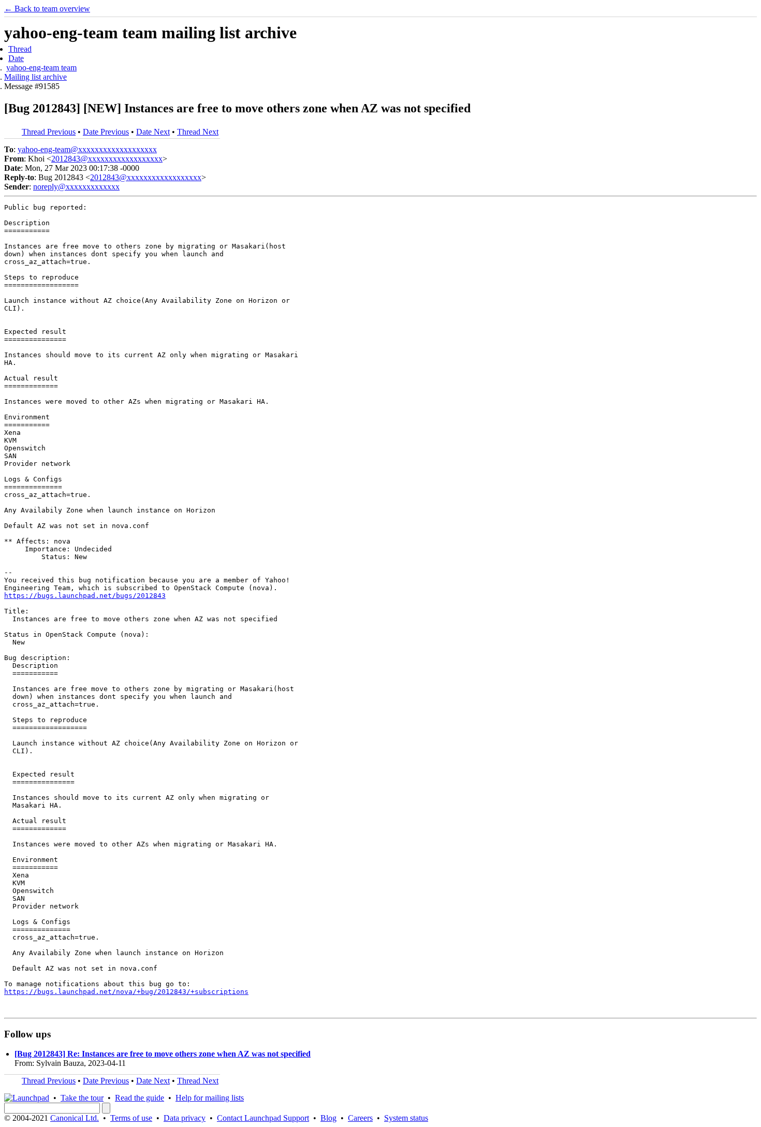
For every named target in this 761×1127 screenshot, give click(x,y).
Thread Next (197, 131)
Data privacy (185, 1118)
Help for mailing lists (209, 1097)
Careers (360, 1118)
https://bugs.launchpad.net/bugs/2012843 (85, 595)
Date (16, 58)
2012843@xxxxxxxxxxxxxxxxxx (107, 158)
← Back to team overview (47, 8)
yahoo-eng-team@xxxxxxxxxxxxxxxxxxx (87, 149)
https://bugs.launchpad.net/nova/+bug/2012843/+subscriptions (126, 992)
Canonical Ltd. (74, 1118)
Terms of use (131, 1118)
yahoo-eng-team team (41, 67)
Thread (20, 49)
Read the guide (139, 1097)
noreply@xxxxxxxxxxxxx (76, 186)
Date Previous (106, 131)
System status (406, 1118)
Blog (328, 1118)
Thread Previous (49, 131)
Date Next (153, 131)
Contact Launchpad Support (263, 1118)
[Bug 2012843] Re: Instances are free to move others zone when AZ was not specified (162, 1053)
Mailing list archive (35, 76)
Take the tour (82, 1097)
